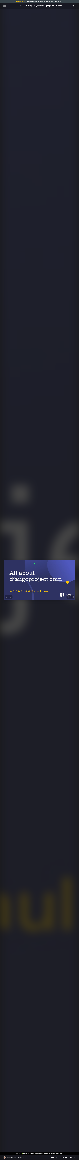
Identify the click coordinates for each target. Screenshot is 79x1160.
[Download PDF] (75, 1157)
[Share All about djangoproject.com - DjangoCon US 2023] (66, 1157)
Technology (54, 1157)
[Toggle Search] (73, 6)
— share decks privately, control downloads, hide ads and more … (39, 1)
